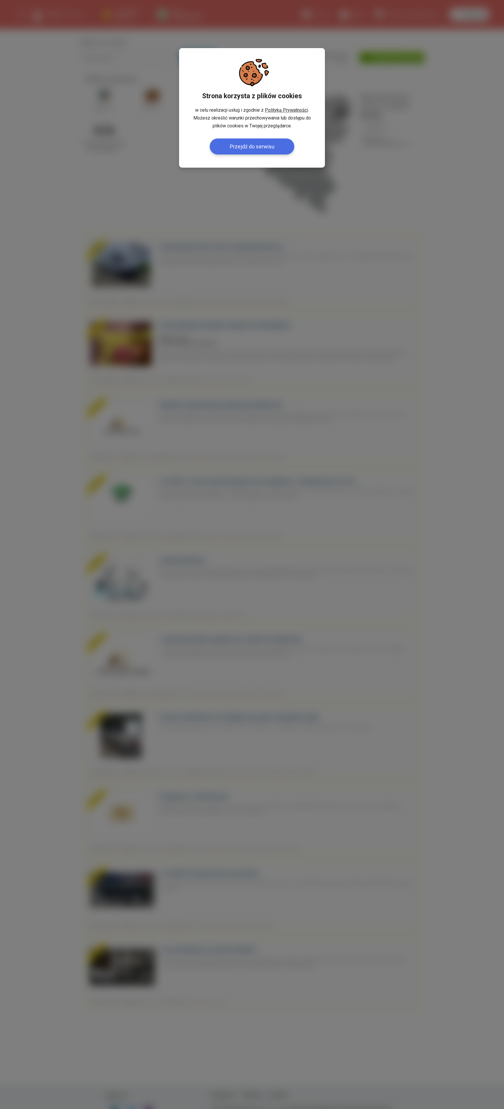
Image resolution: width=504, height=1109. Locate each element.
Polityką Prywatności (286, 110)
